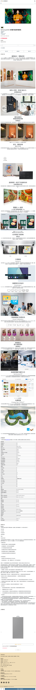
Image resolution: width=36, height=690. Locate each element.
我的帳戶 (6, 656)
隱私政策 (12, 656)
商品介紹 (6, 51)
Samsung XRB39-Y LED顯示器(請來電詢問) (9, 646)
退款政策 (9, 656)
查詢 (1, 656)
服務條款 (15, 656)
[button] (34, 632)
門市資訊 (18, 656)
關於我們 (3, 656)
